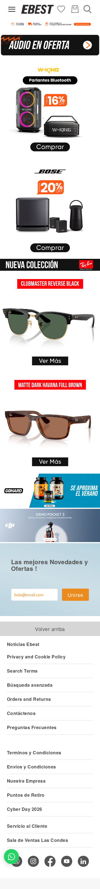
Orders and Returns (29, 699)
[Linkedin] (83, 861)
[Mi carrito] (75, 9)
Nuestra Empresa (26, 781)
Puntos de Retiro (26, 795)
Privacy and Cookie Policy (36, 656)
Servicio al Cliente (27, 826)
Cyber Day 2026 (24, 809)
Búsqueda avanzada (29, 685)
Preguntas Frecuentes (32, 727)
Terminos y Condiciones (34, 752)
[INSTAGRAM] (33, 861)
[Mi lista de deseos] (61, 9)
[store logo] (37, 9)
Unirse (75, 594)
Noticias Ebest (23, 644)
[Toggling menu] (11, 9)
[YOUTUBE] (66, 861)
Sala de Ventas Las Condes (37, 840)
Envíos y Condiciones (31, 766)
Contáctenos (21, 713)
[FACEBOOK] (50, 861)
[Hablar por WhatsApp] (11, 856)
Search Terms (22, 671)
